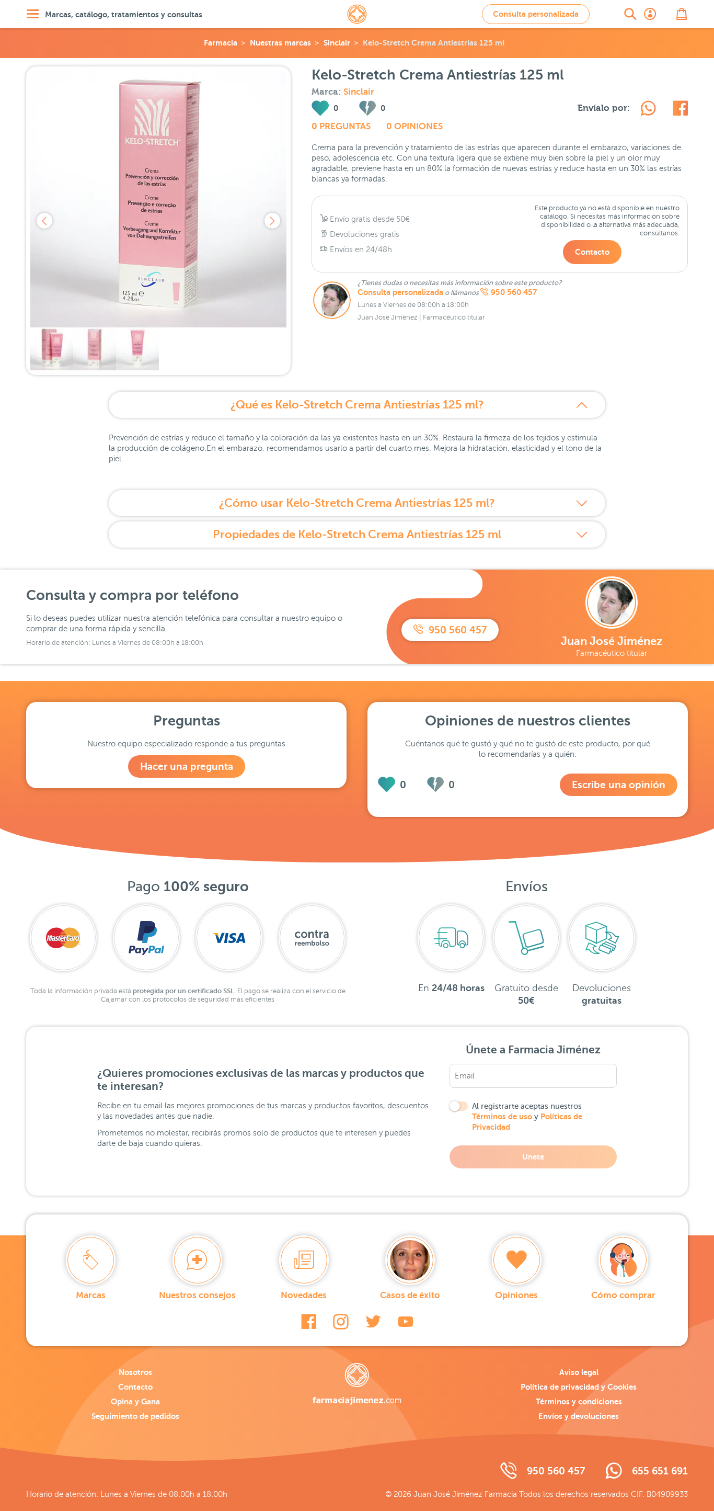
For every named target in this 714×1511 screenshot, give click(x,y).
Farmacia (220, 42)
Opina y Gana (135, 1401)
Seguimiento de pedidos (135, 1416)
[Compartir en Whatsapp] (648, 110)
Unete (533, 1156)
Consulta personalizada (536, 13)
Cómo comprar (623, 1295)
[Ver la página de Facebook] (308, 1322)
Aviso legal (578, 1372)
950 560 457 (514, 292)
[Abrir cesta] (681, 14)
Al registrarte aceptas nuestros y (527, 1116)
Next (272, 221)
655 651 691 (660, 1470)
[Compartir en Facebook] (680, 110)
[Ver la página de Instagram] (341, 1322)
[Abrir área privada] (650, 14)
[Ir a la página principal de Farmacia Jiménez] (357, 14)
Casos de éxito (410, 1295)
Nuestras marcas (280, 42)
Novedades (304, 1295)
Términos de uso (502, 1116)
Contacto (592, 251)
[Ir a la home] (357, 1384)
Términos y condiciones (579, 1401)
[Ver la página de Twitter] (373, 1322)
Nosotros (135, 1372)
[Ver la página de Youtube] (405, 1322)
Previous (44, 221)
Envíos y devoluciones (578, 1416)
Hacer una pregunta (186, 766)
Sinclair (337, 42)
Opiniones (516, 1295)
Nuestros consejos (197, 1295)
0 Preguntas (341, 126)
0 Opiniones (414, 126)
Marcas (91, 1295)
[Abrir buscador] (630, 14)
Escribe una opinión (618, 784)
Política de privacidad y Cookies (579, 1386)
